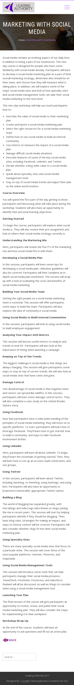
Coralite (26, 680)
